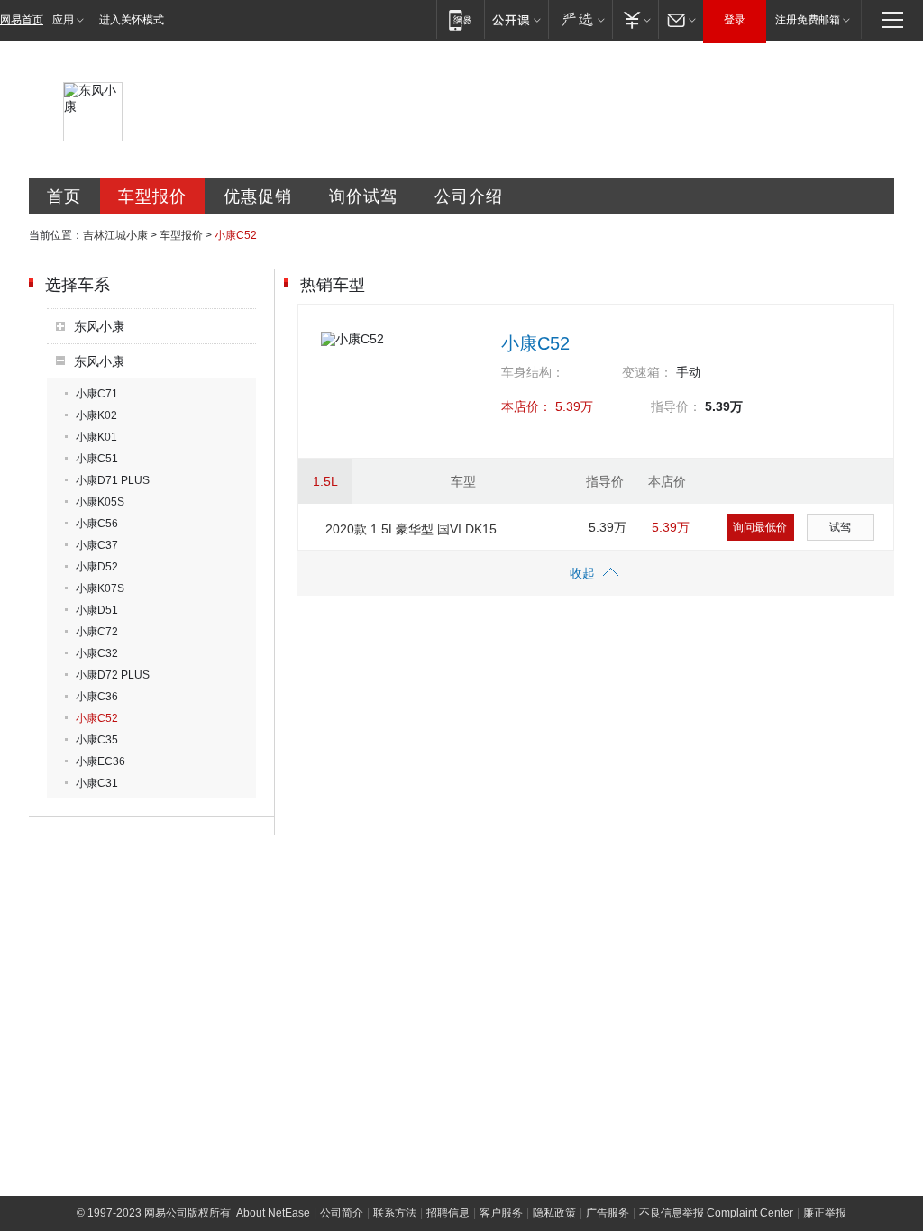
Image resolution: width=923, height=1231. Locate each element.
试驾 (840, 527)
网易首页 (21, 20)
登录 (734, 20)
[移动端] (460, 19)
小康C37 (97, 545)
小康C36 (97, 696)
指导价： (676, 406)
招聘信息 (448, 1213)
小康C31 (97, 783)
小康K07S (100, 588)
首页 (64, 196)
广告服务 (607, 1213)
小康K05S (100, 502)
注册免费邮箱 (807, 20)
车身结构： (532, 372)
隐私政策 (554, 1213)
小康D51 (97, 610)
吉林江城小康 (115, 235)
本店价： (526, 406)
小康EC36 (100, 761)
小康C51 (97, 458)
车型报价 (152, 196)
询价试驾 (363, 196)
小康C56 (97, 523)
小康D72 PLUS (113, 675)
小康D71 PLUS (113, 480)
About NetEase (273, 1213)
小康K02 (96, 415)
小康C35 (97, 740)
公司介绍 (468, 196)
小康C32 (97, 653)
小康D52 (97, 567)
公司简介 (341, 1213)
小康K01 (96, 437)
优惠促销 (258, 196)
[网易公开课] (516, 19)
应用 (63, 20)
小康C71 (97, 394)
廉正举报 (824, 1213)
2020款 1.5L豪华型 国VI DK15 (411, 529)
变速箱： (647, 372)
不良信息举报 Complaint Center (716, 1213)
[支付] (635, 19)
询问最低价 (760, 527)
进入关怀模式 (131, 20)
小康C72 (97, 631)
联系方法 (394, 1213)
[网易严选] (580, 19)
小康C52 (97, 718)
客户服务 (501, 1213)
